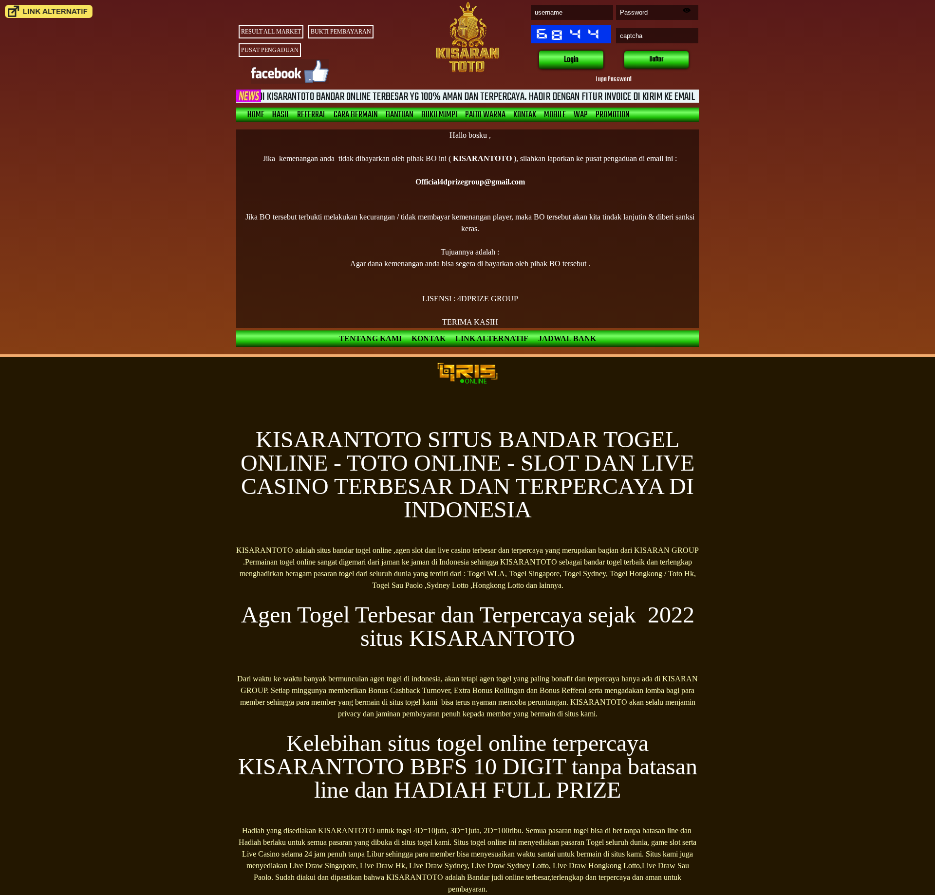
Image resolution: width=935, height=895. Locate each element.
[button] (571, 60)
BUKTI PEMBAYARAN (341, 31)
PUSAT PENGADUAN (270, 50)
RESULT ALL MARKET (271, 31)
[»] (49, 11)
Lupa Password (614, 79)
